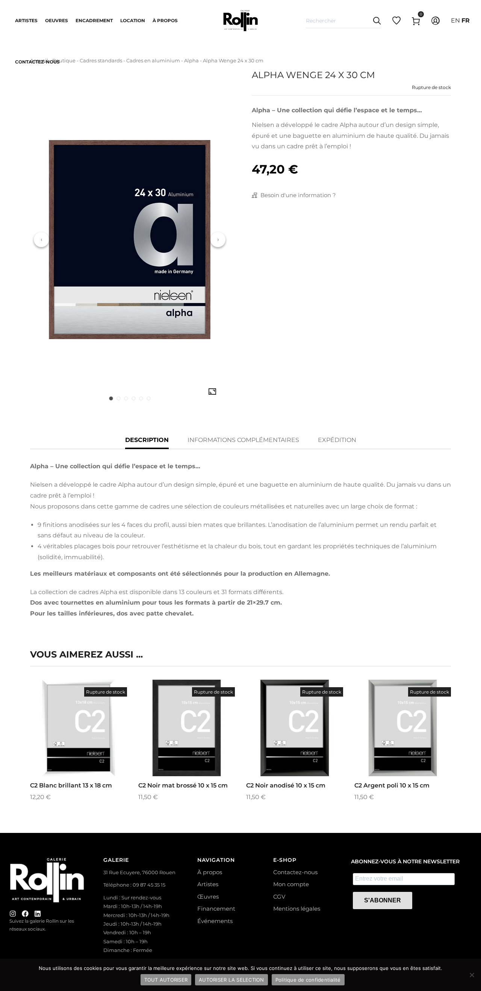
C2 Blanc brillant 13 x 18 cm (71, 785)
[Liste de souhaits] (88, 746)
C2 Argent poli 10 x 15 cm (392, 785)
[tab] (111, 398)
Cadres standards (101, 60)
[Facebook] (25, 913)
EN (455, 20)
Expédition (337, 439)
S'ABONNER (382, 900)
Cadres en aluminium (153, 60)
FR (465, 20)
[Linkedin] (37, 913)
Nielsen (263, 124)
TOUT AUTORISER (166, 980)
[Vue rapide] (68, 746)
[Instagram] (12, 913)
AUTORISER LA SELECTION (231, 980)
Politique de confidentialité (308, 980)
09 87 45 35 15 (149, 885)
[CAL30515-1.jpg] (212, 391)
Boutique (64, 60)
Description (147, 439)
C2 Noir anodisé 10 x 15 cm (285, 785)
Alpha (191, 60)
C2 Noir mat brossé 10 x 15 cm (183, 785)
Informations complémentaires (243, 439)
